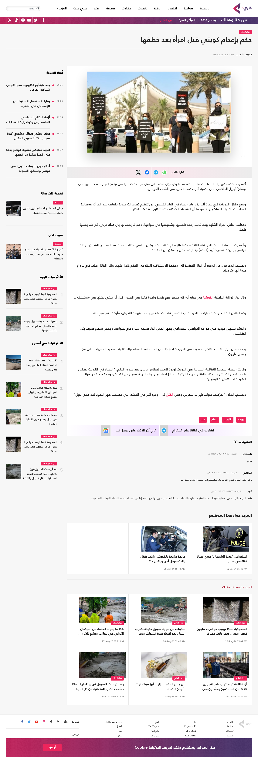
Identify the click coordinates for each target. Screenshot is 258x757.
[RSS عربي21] (9, 20)
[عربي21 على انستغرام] (23, 20)
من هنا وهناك (234, 20)
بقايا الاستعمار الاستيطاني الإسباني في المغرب (31, 104)
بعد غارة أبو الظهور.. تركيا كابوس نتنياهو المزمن (28, 87)
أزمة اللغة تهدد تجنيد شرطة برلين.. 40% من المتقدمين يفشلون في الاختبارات (224, 687)
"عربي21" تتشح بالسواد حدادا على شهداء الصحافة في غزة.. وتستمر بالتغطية (43, 254)
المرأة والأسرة (187, 20)
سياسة (188, 8)
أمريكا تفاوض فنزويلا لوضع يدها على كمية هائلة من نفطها (28, 152)
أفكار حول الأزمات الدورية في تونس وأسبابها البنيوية (30, 169)
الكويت (228, 419)
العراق (119, 726)
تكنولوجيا (155, 735)
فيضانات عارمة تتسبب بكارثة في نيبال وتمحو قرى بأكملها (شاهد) (41, 419)
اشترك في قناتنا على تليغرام (193, 430)
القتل (170, 395)
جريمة (241, 419)
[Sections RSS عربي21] (65, 722)
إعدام (214, 419)
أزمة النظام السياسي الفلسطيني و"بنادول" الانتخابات (28, 120)
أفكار (97, 8)
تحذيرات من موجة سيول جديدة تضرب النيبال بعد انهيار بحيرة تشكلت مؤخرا (160, 631)
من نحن (76, 734)
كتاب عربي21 (190, 726)
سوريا (119, 735)
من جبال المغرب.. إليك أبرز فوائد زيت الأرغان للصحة (160, 687)
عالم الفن (155, 731)
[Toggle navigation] (38, 8)
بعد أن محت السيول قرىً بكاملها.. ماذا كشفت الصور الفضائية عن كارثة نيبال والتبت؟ (98, 687)
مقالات (126, 8)
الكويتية (208, 297)
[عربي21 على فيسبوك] (43, 20)
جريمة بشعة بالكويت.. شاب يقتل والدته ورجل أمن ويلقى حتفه (163, 559)
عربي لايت (80, 8)
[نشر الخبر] (138, 172)
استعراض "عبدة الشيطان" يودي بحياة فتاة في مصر (222, 559)
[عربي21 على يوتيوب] (29, 20)
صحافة (110, 8)
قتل (203, 419)
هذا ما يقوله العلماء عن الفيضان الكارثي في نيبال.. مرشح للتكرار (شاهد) (102, 631)
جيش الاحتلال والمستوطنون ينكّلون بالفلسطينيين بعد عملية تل (43, 210)
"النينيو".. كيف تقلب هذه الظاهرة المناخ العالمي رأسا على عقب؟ (41, 365)
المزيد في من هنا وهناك (237, 587)
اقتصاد (172, 8)
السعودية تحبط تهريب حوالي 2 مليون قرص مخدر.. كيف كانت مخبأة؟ (222, 631)
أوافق (52, 747)
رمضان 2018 (208, 20)
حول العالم (166, 20)
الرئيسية (203, 8)
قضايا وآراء (191, 731)
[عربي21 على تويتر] (36, 20)
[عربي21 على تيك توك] (16, 20)
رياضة (157, 8)
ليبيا (120, 731)
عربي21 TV (153, 726)
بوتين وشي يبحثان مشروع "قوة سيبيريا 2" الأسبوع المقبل (28, 136)
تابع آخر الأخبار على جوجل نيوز (135, 430)
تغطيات (142, 8)
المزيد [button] (62, 8)
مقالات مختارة (190, 735)
